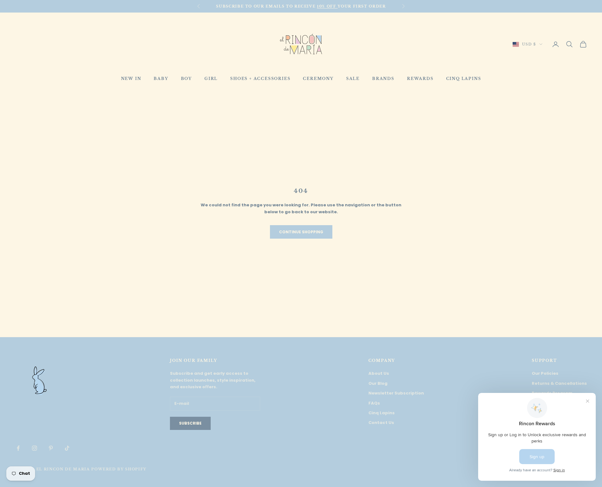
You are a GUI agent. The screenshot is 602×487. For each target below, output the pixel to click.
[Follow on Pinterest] (51, 448)
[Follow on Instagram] (34, 448)
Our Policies (545, 373)
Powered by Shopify (118, 469)
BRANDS (383, 78)
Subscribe (190, 423)
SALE (353, 78)
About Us (378, 373)
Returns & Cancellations (559, 383)
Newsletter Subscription (396, 393)
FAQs (374, 403)
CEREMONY (318, 78)
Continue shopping (301, 232)
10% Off (327, 6)
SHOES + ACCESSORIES (260, 78)
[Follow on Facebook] (18, 448)
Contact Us (381, 423)
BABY (161, 78)
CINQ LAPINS (463, 78)
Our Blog (378, 383)
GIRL (211, 78)
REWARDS (420, 78)
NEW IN (131, 78)
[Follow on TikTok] (67, 448)
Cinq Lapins (381, 413)
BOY (186, 78)
